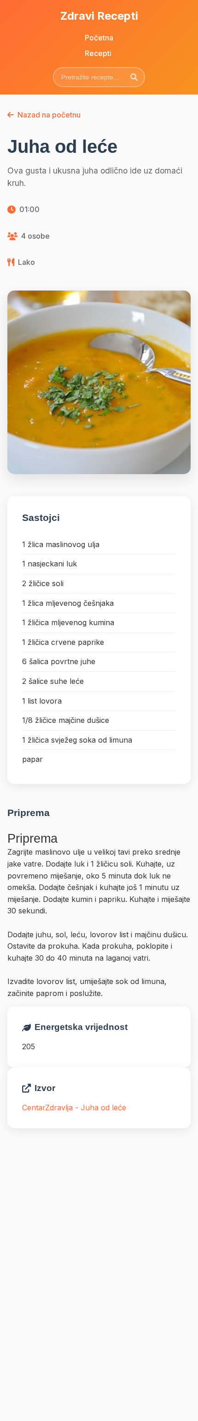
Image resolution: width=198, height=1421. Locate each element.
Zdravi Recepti (99, 15)
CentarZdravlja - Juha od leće (74, 1107)
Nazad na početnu (49, 114)
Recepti (98, 53)
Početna (99, 37)
